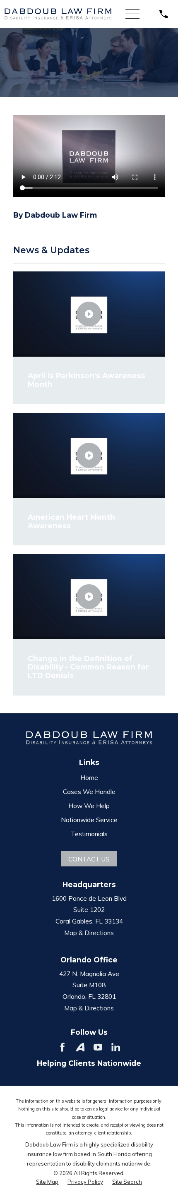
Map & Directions (89, 932)
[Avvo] (80, 1047)
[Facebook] (62, 1047)
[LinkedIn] (115, 1047)
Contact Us (89, 859)
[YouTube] (98, 1047)
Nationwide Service (89, 820)
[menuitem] (47, 1181)
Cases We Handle (89, 791)
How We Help (89, 805)
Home (89, 777)
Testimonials (89, 834)
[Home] (58, 14)
